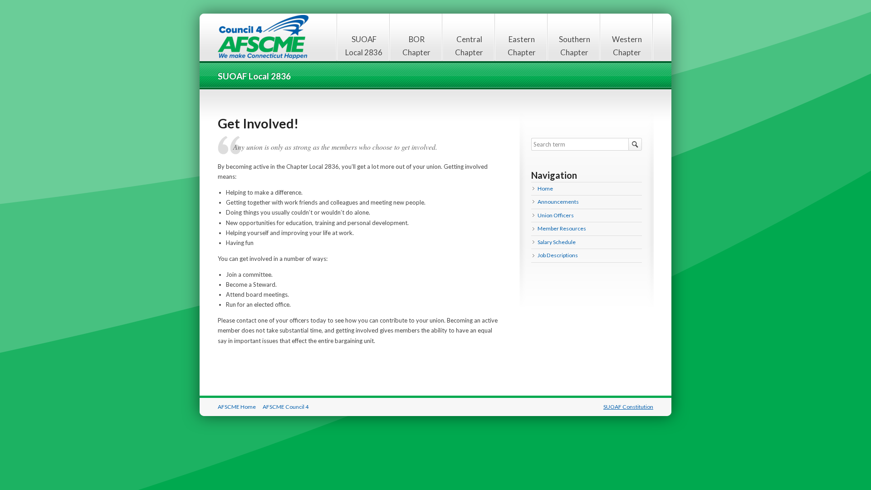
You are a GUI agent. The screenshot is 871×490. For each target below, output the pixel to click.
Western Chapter (627, 45)
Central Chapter (469, 45)
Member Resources (562, 228)
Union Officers (556, 215)
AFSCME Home (237, 406)
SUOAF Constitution (628, 406)
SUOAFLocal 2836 (363, 45)
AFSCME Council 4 (285, 406)
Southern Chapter (574, 45)
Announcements (558, 201)
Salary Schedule (557, 242)
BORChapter (416, 45)
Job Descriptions (558, 255)
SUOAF (263, 37)
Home (545, 188)
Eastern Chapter (522, 45)
